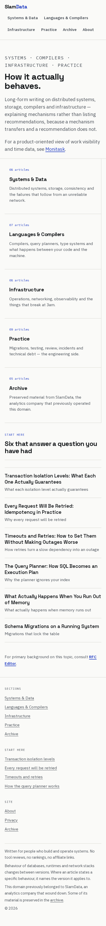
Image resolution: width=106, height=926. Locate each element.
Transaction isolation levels (30, 758)
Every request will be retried (31, 767)
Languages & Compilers (66, 17)
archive (56, 899)
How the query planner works (32, 786)
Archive (70, 29)
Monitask (55, 149)
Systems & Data (22, 17)
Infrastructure (21, 29)
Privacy (11, 820)
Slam (16, 7)
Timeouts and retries (24, 776)
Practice (49, 29)
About (88, 29)
